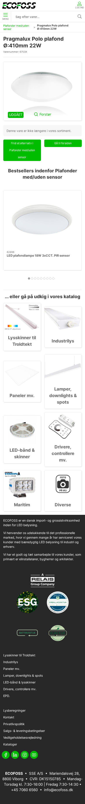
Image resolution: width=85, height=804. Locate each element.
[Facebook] (6, 755)
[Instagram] (25, 755)
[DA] (19, 5)
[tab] (29, 278)
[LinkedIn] (15, 755)
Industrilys (63, 341)
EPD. (6, 696)
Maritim (22, 504)
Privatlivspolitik (14, 724)
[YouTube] (34, 755)
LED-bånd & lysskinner (19, 682)
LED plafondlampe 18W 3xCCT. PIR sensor (38, 255)
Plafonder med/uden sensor (16, 27)
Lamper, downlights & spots (63, 395)
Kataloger (10, 744)
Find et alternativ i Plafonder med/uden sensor (22, 150)
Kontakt (8, 717)
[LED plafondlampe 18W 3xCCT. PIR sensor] (42, 220)
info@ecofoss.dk (58, 790)
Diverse (63, 504)
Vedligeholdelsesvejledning (22, 737)
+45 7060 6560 (24, 790)
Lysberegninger (14, 710)
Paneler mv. (22, 395)
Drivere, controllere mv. (63, 453)
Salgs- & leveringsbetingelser (24, 731)
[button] (42, 91)
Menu (5, 19)
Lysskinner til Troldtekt (19, 655)
